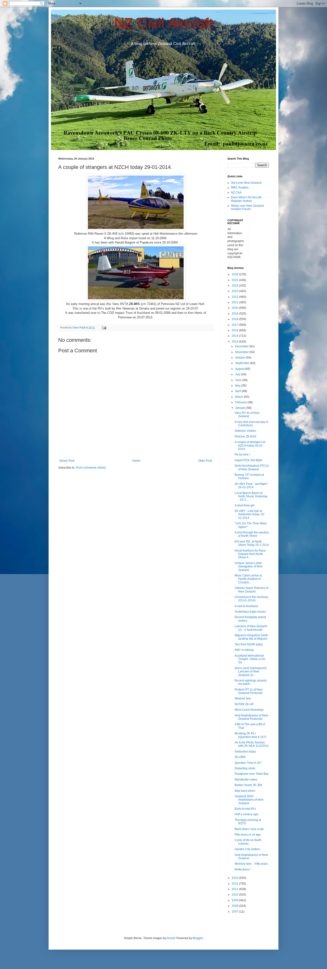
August (240, 369)
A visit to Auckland (246, 606)
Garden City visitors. (248, 849)
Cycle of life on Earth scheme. (248, 841)
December (242, 346)
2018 (235, 319)
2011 (235, 889)
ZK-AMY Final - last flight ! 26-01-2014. (251, 485)
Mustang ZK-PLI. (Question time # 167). (251, 735)
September (242, 363)
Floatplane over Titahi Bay (252, 773)
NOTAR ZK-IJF (244, 704)
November (242, 352)
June (238, 380)
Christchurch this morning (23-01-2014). (251, 598)
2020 (235, 308)
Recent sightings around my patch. (250, 682)
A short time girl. (245, 505)
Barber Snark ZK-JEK (248, 785)
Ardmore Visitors (245, 430)
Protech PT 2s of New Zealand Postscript (249, 691)
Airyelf (171, 938)
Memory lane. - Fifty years (251, 863)
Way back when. (245, 790)
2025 (235, 280)
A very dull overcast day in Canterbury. (251, 423)
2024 (235, 285)
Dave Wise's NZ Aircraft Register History (246, 199)
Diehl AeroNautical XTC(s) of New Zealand (252, 467)
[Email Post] (104, 327)
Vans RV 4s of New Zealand (247, 414)
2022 (235, 297)
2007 (235, 911)
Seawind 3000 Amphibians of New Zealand (249, 800)
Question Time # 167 (248, 762)
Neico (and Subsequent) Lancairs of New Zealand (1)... (250, 671)
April (238, 391)
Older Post (205, 460)
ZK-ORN (240, 757)
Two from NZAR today (249, 644)
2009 (235, 900)
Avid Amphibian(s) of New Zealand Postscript (251, 717)
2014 (235, 341)
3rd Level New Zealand (246, 182)
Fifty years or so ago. (248, 834)
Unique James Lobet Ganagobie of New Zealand (249, 566)
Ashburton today (245, 751)
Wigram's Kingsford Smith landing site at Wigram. (251, 637)
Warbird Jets (243, 698)
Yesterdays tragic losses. (251, 611)
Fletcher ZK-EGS (245, 436)
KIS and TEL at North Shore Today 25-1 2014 (252, 543)
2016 (235, 330)
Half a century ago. (247, 814)
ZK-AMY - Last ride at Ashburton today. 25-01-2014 (250, 514)
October (240, 357)
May (238, 385)
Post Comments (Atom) (91, 467)
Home (136, 460)
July (238, 374)
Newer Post (66, 460)
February (241, 402)
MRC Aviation (240, 187)
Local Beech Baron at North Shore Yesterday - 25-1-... (251, 496)
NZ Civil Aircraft (163, 23)
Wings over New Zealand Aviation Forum (247, 207)
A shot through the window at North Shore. (252, 534)
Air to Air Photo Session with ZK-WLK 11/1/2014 (252, 744)
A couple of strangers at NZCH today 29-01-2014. (250, 445)
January (240, 408)
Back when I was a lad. (249, 829)
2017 (235, 325)
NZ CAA (236, 192)
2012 (235, 883)
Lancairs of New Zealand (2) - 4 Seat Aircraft (251, 628)
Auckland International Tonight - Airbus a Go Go (250, 659)
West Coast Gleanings (249, 709)
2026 (235, 274)
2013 (235, 878)
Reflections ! (243, 869)
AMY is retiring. (244, 650)
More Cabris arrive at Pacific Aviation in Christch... (248, 579)
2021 (235, 302)
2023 (235, 291)
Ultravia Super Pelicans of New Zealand (251, 589)
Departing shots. (245, 768)
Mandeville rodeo (246, 779)
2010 (235, 894)
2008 (235, 906)
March (239, 397)
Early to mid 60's (245, 808)
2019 (235, 313)
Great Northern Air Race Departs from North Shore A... (250, 554)
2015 (235, 336)
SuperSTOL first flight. (249, 460)
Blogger (198, 938)
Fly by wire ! (242, 454)
